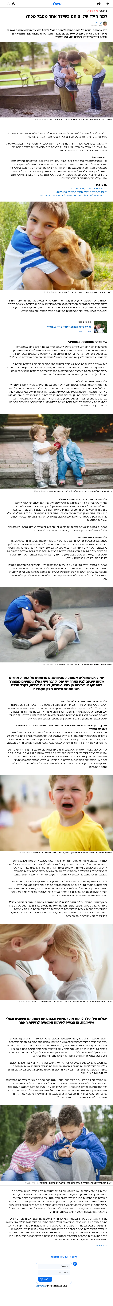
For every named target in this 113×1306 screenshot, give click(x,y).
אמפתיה (98, 1246)
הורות (105, 1246)
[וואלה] (56, 3)
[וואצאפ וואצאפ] (13, 3)
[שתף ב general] (8, 3)
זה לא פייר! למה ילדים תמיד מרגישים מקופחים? (81, 192)
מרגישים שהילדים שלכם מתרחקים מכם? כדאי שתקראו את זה (73, 195)
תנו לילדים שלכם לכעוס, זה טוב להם (88, 188)
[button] (99, 3)
